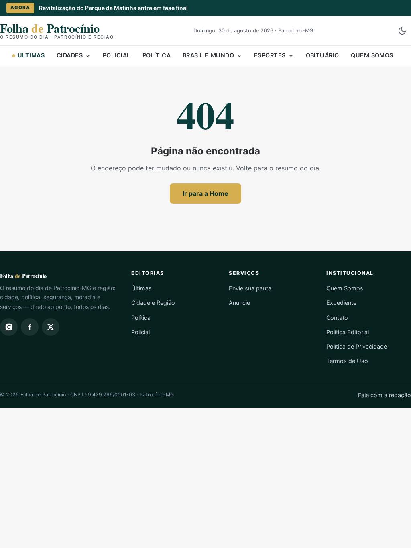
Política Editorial (347, 332)
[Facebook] (30, 327)
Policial (116, 55)
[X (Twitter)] (50, 327)
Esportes (269, 55)
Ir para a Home (205, 193)
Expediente (341, 302)
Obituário (322, 55)
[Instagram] (9, 327)
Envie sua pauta (250, 288)
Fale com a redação (384, 395)
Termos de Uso (347, 360)
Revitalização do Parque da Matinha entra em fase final (113, 7)
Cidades (70, 55)
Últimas (31, 55)
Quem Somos (372, 55)
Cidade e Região (153, 302)
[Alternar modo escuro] (402, 31)
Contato (337, 317)
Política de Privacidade (356, 346)
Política (156, 55)
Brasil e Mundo (208, 55)
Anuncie (239, 302)
